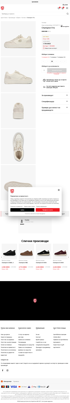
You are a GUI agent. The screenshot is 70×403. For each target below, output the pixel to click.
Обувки (18, 17)
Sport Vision (4, 17)
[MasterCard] (3, 387)
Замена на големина (24, 339)
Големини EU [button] (45, 57)
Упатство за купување (7, 339)
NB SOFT (39, 401)
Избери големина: (48, 54)
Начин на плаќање (6, 345)
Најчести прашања (6, 337)
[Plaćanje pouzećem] (48, 387)
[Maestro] (7, 387)
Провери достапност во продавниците (51, 109)
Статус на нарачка (23, 334)
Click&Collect (57, 337)
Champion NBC (23, 262)
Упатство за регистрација (8, 342)
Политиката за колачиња (8, 350)
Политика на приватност (8, 347)
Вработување (40, 339)
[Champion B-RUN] (43, 251)
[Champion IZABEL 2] (9, 251)
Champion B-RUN (41, 262)
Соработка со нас (41, 342)
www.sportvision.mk (26, 401)
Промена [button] (16, 381)
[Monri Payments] (33, 387)
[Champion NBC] (26, 251)
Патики (23, 17)
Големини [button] (53, 57)
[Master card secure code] (22, 387)
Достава (20, 337)
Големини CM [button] (61, 57)
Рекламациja (22, 342)
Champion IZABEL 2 (8, 262)
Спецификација (48, 101)
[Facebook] (2, 370)
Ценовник (35, 1)
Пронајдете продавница (43, 347)
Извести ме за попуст (51, 48)
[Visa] (13, 387)
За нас (38, 334)
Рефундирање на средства (26, 345)
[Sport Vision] (2, 8)
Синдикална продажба (42, 345)
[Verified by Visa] (29, 387)
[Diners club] (42, 387)
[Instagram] (7, 370)
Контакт (38, 337)
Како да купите (5, 334)
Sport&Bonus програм (59, 334)
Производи (12, 17)
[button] (35, 14)
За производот (47, 95)
